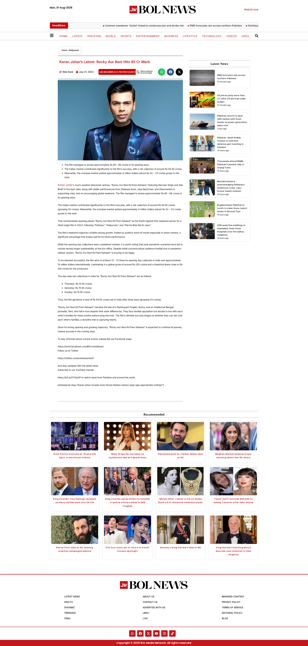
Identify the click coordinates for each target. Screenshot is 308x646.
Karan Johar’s (66, 184)
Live (145, 618)
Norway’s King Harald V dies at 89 (180, 547)
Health (68, 602)
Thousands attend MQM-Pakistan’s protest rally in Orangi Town (230, 164)
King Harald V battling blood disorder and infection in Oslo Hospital (233, 551)
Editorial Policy (232, 612)
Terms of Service (232, 607)
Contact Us (150, 602)
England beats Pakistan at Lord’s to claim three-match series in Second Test (232, 208)
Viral (67, 618)
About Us (148, 596)
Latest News (72, 596)
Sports (126, 36)
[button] (161, 72)
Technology (212, 36)
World (111, 36)
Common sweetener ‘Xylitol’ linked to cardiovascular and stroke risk (137, 25)
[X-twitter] (148, 633)
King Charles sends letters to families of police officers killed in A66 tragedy (127, 502)
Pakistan (94, 36)
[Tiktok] (172, 633)
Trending (70, 612)
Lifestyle (190, 36)
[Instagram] (164, 633)
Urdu (245, 36)
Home (63, 36)
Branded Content (233, 596)
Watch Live (251, 9)
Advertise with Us (154, 607)
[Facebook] (140, 633)
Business (171, 36)
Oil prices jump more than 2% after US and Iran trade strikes (231, 98)
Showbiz (69, 607)
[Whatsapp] (132, 633)
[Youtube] (156, 633)
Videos (231, 36)
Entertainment (148, 36)
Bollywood (74, 50)
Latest (77, 36)
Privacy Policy (231, 602)
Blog (225, 618)
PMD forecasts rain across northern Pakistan (209, 25)
